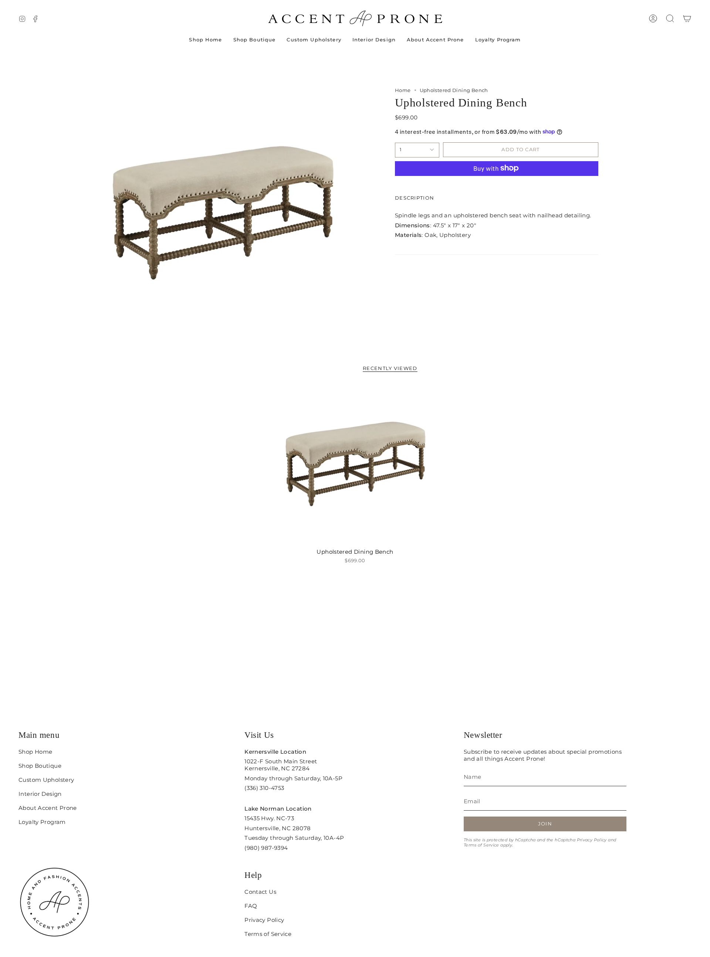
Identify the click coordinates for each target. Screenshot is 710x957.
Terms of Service (481, 845)
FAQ (250, 905)
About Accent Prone (47, 807)
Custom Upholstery (46, 779)
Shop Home (35, 751)
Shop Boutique (39, 765)
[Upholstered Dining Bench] (355, 464)
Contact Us (260, 891)
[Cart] (687, 18)
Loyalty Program (42, 821)
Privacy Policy (592, 839)
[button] (670, 18)
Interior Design (40, 793)
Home (403, 90)
